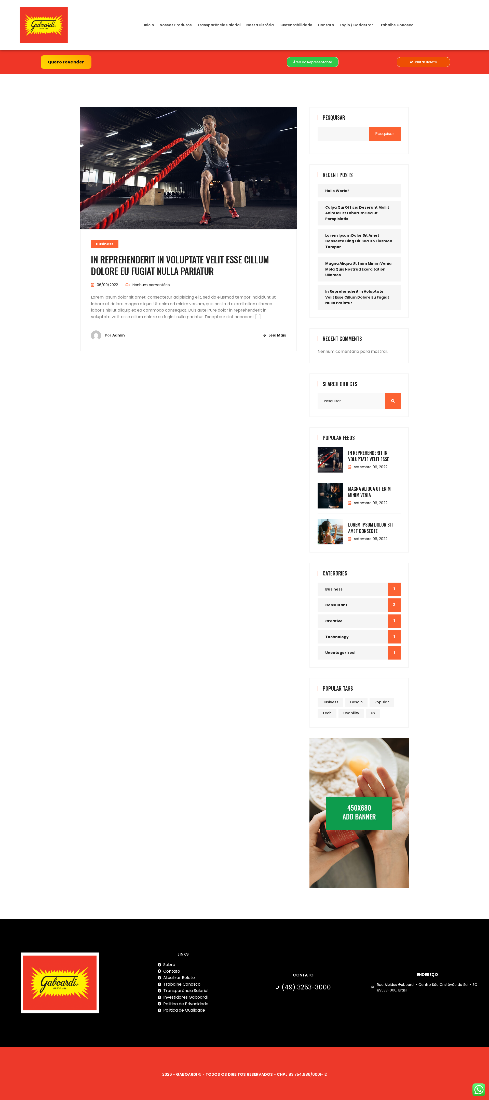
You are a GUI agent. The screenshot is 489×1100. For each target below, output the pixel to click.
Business (104, 244)
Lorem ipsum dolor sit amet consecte (370, 527)
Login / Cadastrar (356, 25)
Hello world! (337, 190)
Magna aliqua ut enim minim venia (369, 492)
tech (327, 713)
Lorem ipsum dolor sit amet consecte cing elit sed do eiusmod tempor (358, 241)
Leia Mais (277, 335)
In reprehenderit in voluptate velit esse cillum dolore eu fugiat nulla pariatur (180, 265)
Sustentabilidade (295, 25)
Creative (334, 621)
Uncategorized (340, 652)
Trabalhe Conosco (396, 25)
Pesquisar (334, 117)
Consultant (336, 605)
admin (118, 335)
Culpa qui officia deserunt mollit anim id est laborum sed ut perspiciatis (357, 213)
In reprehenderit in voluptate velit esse (368, 456)
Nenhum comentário (151, 284)
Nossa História (260, 25)
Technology (337, 636)
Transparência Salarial (219, 25)
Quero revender (66, 62)
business (330, 702)
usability (351, 713)
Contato (326, 25)
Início (149, 25)
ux (373, 713)
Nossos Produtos (176, 25)
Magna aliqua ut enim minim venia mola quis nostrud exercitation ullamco (358, 269)
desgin (356, 702)
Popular (381, 702)
